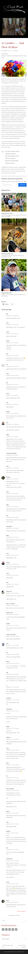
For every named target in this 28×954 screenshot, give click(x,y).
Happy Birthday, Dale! (6, 292)
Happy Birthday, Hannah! (20, 946)
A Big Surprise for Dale (6, 213)
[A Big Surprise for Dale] (14, 202)
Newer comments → (22, 911)
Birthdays (16, 50)
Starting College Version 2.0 (7, 946)
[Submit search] (25, 920)
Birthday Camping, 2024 (7, 253)
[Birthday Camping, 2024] (14, 235)
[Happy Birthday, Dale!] (14, 275)
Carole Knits (10, 951)
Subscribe (22, 185)
